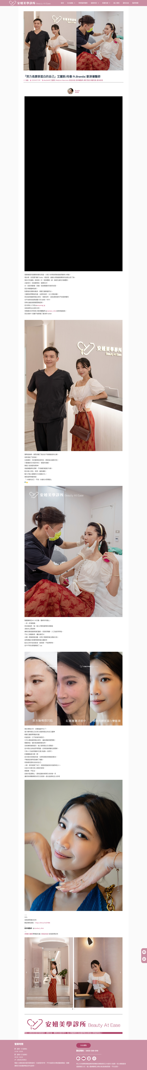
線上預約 (117, 3)
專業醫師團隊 (83, 3)
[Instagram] (94, 1058)
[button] (27, 972)
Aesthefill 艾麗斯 (49, 80)
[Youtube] (84, 1058)
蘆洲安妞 (100, 80)
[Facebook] (78, 1058)
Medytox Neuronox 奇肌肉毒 (65, 80)
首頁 (62, 3)
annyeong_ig (41, 305)
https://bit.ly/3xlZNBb (42, 923)
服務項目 (94, 3)
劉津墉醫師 (79, 80)
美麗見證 (105, 3)
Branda (77, 90)
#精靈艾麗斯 (28, 934)
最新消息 (126, 3)
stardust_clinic (51, 311)
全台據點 (70, 3)
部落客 (77, 92)
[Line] (89, 1058)
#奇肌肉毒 (44, 934)
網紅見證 (87, 80)
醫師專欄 (135, 3)
